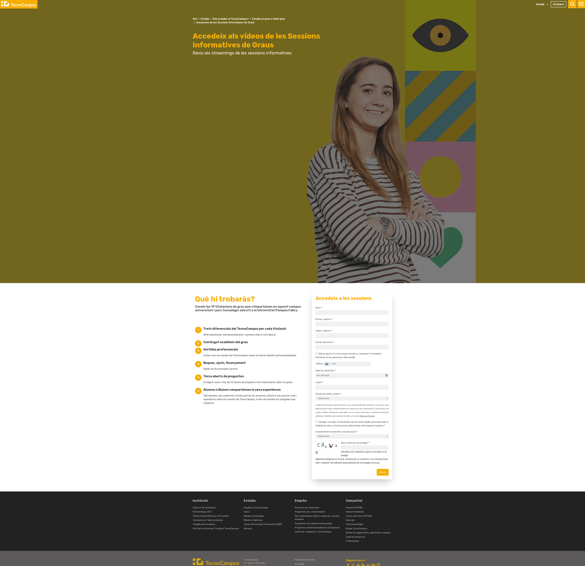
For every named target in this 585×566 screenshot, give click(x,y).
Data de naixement (325, 370)
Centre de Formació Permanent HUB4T (263, 524)
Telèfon (319, 363)
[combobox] (327, 364)
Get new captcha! (317, 452)
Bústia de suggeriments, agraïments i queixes (368, 532)
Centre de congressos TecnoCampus (313, 531)
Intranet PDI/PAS (354, 507)
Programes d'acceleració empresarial (313, 523)
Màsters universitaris (254, 516)
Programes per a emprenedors (310, 512)
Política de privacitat (305, 560)
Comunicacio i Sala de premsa (208, 520)
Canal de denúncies (355, 537)
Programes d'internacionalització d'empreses (317, 527)
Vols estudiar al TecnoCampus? (230, 18)
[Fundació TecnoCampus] (18, 4)
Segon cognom (323, 330)
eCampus (558, 4)
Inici (195, 18)
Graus (247, 512)
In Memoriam (352, 541)
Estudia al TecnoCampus (256, 507)
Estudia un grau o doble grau (268, 18)
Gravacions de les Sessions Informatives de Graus (225, 22)
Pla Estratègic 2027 (202, 512)
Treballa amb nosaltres (204, 524)
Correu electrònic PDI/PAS (359, 516)
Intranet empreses (355, 512)
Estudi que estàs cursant (328, 394)
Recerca (248, 528)
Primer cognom (323, 319)
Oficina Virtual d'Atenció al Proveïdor (211, 516)
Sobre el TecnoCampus (204, 507)
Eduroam (350, 520)
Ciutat (318, 382)
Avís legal (299, 564)
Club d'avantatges (354, 524)
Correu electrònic (324, 342)
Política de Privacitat (367, 416)
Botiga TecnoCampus (356, 528)
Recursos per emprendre (307, 507)
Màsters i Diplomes (253, 520)
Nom (318, 308)
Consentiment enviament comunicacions (336, 431)
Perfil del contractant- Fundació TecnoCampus (216, 528)
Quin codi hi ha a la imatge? (354, 443)
